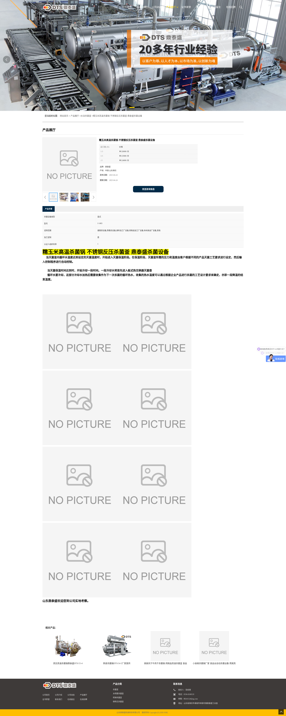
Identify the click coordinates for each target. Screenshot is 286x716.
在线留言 (71, 699)
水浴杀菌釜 (86, 116)
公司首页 (46, 695)
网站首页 (64, 116)
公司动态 (71, 695)
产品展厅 (75, 116)
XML (166, 713)
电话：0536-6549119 (186, 694)
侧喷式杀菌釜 (118, 702)
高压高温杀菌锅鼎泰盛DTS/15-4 (68, 663)
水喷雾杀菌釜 (118, 694)
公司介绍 (58, 695)
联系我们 (58, 699)
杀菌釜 (115, 690)
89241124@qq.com (191, 699)
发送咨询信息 (148, 189)
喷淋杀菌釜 (117, 698)
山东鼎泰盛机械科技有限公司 (128, 713)
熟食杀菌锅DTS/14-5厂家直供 (116, 663)
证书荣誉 (46, 699)
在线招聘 (83, 699)
